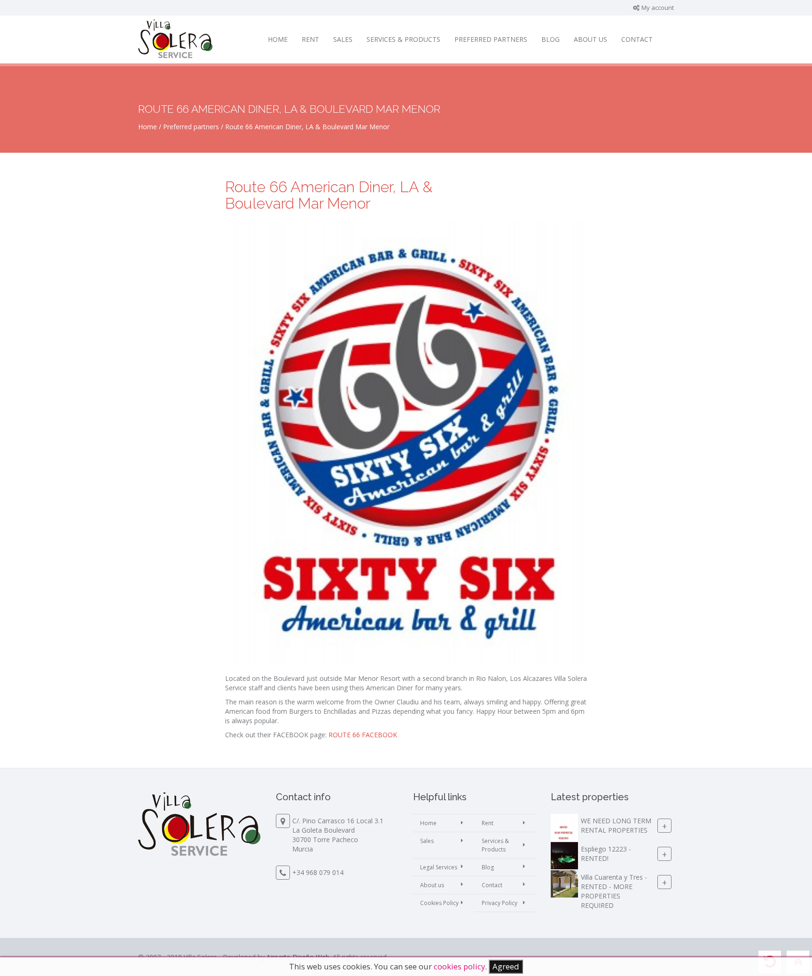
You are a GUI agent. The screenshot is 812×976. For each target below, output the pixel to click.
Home (278, 39)
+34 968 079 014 (318, 872)
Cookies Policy (439, 903)
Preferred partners (490, 39)
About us (590, 39)
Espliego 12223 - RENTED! (606, 854)
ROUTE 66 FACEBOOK (363, 734)
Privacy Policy (499, 903)
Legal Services (438, 867)
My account (657, 7)
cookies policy (459, 966)
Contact (637, 39)
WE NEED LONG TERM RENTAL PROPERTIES (616, 826)
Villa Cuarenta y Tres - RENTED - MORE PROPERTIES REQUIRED (614, 891)
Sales (342, 39)
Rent (310, 39)
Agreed (505, 966)
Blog (550, 39)
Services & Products (403, 39)
